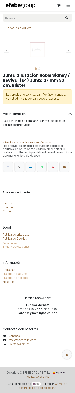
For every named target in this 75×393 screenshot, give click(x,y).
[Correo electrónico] (64, 167)
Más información (14, 114)
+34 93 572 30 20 (19, 344)
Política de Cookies (15, 238)
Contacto (8, 211)
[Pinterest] (53, 167)
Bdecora (8, 207)
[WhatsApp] (41, 167)
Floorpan (8, 203)
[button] (6, 50)
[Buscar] (66, 18)
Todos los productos (19, 28)
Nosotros (8, 281)
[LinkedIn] (30, 167)
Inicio (6, 199)
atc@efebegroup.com (22, 339)
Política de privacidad (16, 234)
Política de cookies (37, 376)
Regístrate (9, 269)
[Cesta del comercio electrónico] (59, 5)
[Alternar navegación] (68, 5)
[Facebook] (8, 167)
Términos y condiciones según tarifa (27, 142)
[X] (19, 167)
